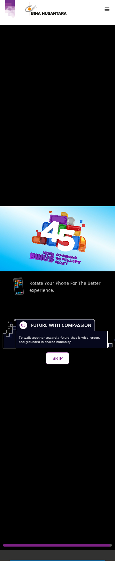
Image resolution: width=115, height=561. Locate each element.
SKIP (57, 358)
